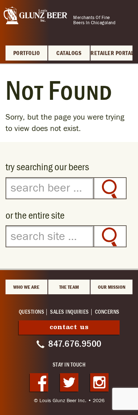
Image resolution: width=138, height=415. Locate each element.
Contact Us (69, 327)
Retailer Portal (111, 53)
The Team (69, 287)
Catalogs (68, 53)
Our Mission (111, 287)
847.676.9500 (74, 343)
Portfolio (26, 53)
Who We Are (26, 287)
